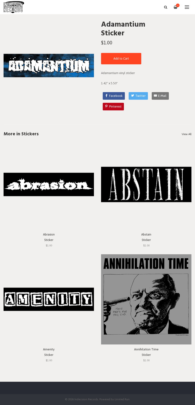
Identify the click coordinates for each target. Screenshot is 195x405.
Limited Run (122, 399)
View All (186, 134)
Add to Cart (121, 58)
